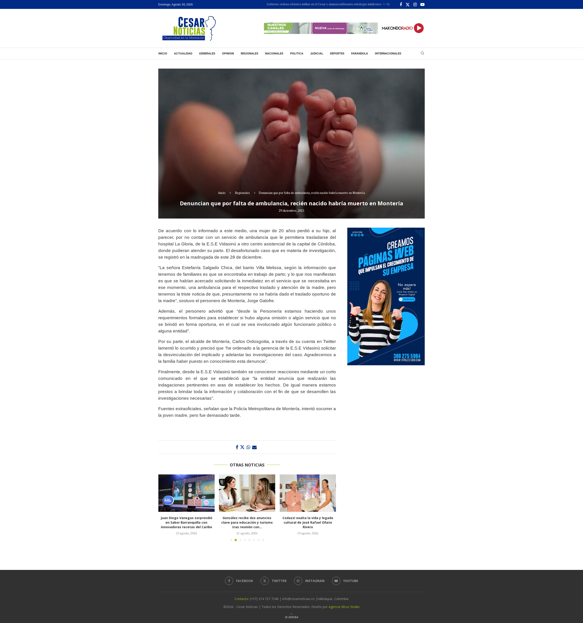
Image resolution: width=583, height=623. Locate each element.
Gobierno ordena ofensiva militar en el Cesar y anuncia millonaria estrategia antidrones (299, 4)
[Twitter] (407, 4)
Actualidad (183, 53)
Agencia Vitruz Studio (344, 607)
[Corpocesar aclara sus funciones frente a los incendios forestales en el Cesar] (319, 493)
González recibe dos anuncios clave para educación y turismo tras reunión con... (190, 522)
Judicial (316, 53)
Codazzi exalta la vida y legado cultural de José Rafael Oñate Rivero (253, 522)
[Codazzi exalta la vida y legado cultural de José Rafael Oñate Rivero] (254, 493)
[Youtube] (422, 4)
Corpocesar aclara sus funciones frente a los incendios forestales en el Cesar (319, 522)
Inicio (162, 53)
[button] (164, 508)
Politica (296, 53)
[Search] (422, 53)
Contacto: (242, 599)
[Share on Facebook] (237, 447)
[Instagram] (415, 4)
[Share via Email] (254, 447)
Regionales (249, 53)
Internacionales (388, 53)
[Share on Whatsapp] (248, 447)
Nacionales (274, 53)
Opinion (228, 53)
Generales (207, 53)
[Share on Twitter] (242, 447)
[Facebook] (400, 4)
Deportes (337, 53)
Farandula (359, 53)
